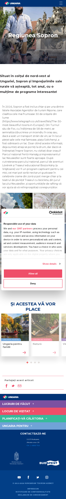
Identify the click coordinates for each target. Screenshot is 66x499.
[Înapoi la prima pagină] (12, 3)
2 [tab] (31, 362)
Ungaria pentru (15, 426)
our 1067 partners (22, 228)
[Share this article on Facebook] (6, 386)
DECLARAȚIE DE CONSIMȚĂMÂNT (33, 495)
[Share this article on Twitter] (13, 386)
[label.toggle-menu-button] (62, 3)
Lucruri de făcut (16, 404)
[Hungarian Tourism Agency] (16, 459)
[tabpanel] (15, 338)
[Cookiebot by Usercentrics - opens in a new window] (49, 213)
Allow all (33, 273)
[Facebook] (28, 477)
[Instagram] (46, 477)
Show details (49, 263)
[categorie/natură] (54, 353)
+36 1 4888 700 (33, 445)
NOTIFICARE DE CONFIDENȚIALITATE (33, 492)
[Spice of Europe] (50, 463)
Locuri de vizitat (16, 411)
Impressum (33, 489)
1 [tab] (27, 362)
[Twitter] (37, 477)
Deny (33, 283)
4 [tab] (38, 362)
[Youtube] (19, 477)
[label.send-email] (19, 386)
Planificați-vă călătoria (23, 418)
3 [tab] (35, 362)
